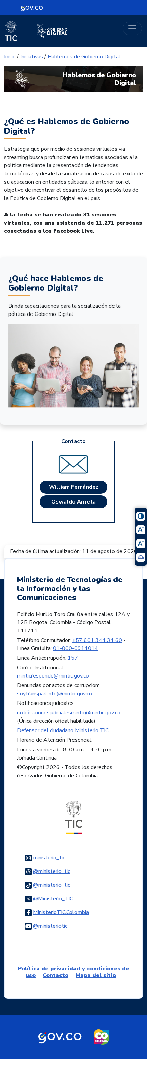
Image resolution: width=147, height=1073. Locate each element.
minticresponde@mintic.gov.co (53, 676)
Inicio (10, 57)
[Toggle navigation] (132, 28)
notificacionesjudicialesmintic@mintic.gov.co (68, 712)
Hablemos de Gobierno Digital (84, 57)
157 (73, 658)
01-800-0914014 (75, 648)
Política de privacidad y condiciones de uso (73, 972)
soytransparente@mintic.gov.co (54, 693)
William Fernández (73, 487)
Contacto (55, 975)
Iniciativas (31, 57)
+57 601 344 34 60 (97, 640)
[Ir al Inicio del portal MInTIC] (73, 817)
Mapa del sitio (96, 975)
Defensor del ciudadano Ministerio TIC (63, 730)
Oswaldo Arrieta (73, 502)
